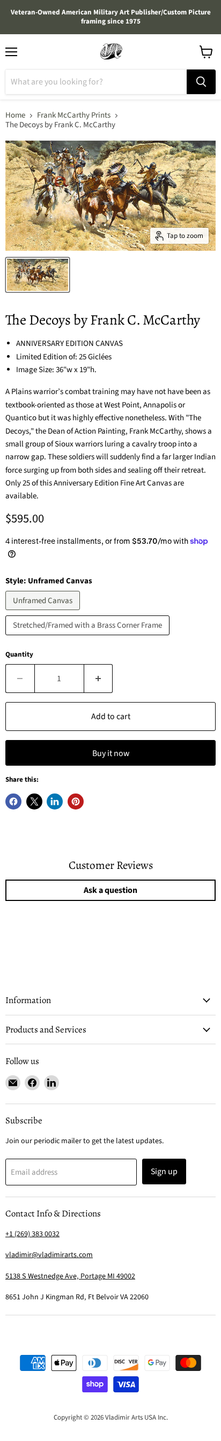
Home (15, 115)
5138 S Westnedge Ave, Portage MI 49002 (70, 1276)
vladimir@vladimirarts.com (49, 1255)
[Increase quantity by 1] (98, 678)
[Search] (201, 82)
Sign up (164, 1171)
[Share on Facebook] (13, 801)
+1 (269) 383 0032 (32, 1234)
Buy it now (110, 753)
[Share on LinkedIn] (55, 801)
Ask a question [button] (110, 890)
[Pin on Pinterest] (76, 801)
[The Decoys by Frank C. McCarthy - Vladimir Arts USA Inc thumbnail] (37, 275)
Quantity (19, 655)
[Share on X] (34, 801)
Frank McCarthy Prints (73, 115)
